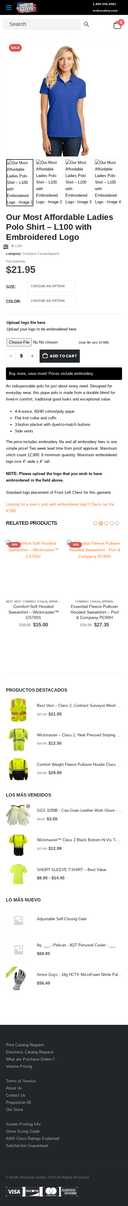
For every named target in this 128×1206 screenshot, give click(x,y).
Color (13, 301)
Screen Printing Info (23, 1124)
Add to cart (63, 356)
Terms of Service (21, 1081)
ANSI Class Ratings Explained (32, 1138)
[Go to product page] (18, 710)
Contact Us (16, 1095)
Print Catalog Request (25, 1045)
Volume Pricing (19, 1066)
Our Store (14, 1109)
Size (10, 287)
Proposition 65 (18, 1102)
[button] (10, 7)
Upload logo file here (26, 322)
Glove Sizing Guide (23, 1131)
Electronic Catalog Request (30, 1052)
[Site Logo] (27, 7)
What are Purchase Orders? (30, 1059)
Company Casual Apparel (40, 253)
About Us (14, 1088)
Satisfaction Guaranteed (27, 1145)
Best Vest (13, 601)
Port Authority (15, 261)
